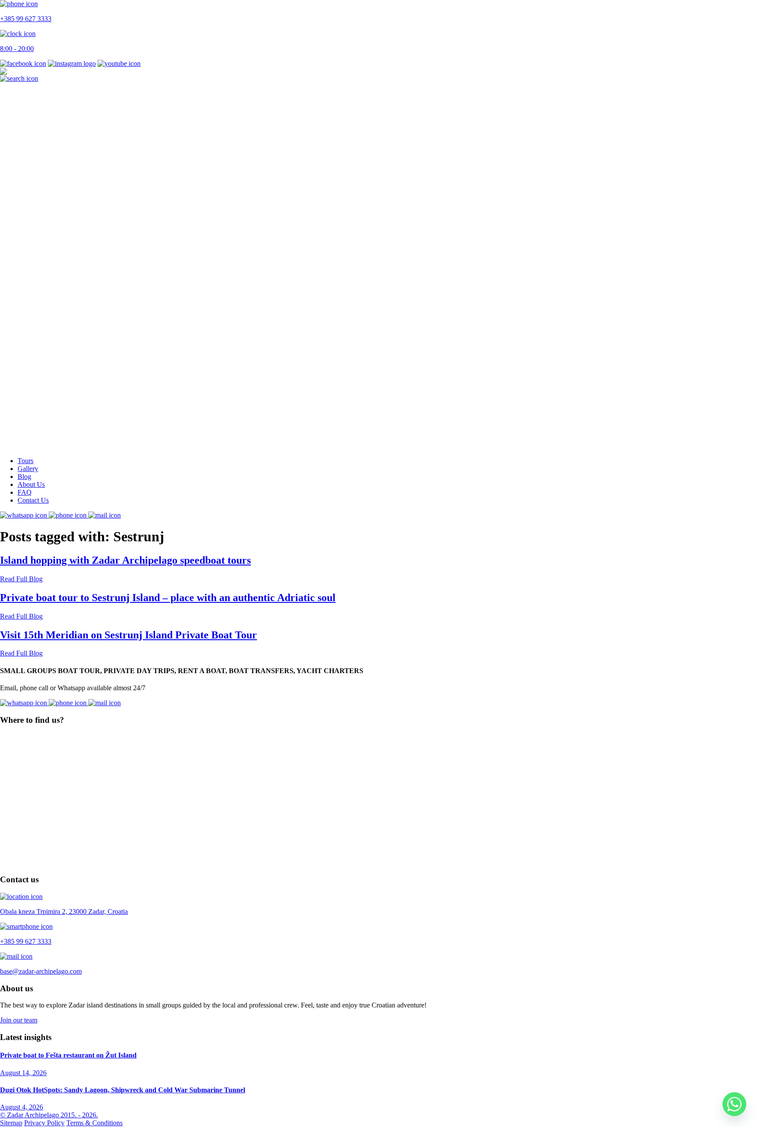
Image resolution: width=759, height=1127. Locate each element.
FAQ (25, 492)
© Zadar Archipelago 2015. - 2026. (49, 1115)
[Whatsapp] (734, 1104)
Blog (24, 476)
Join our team (18, 1020)
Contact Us (33, 500)
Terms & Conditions (94, 1123)
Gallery (28, 468)
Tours (25, 460)
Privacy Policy (44, 1123)
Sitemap (11, 1123)
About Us (31, 484)
